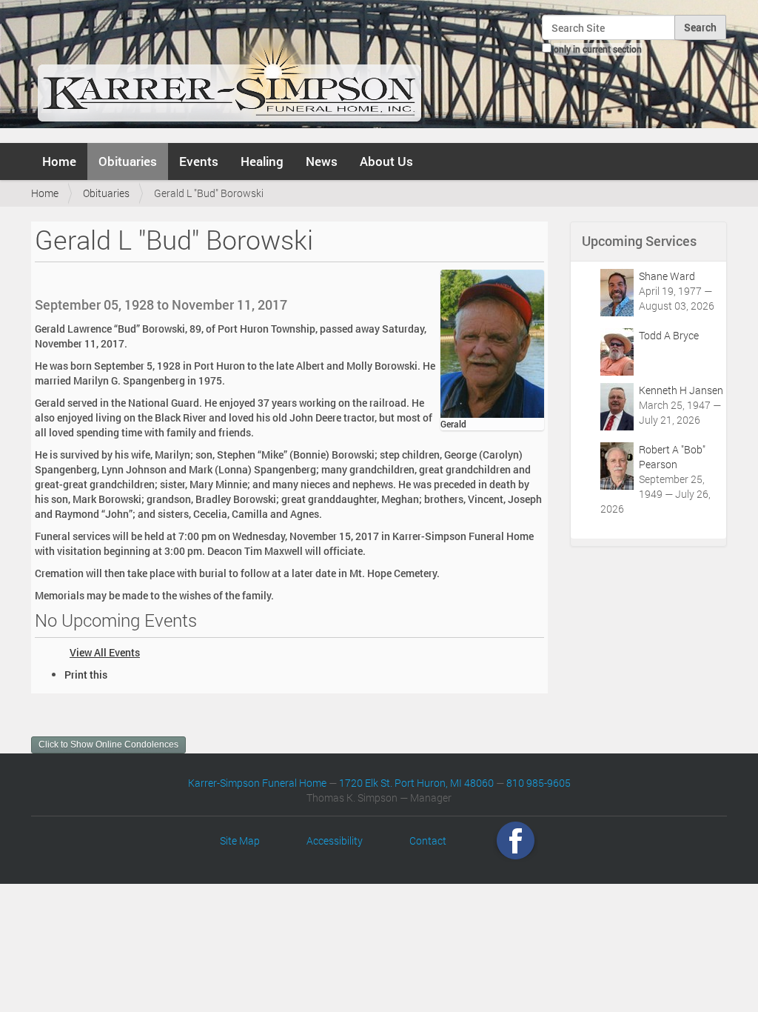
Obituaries (127, 161)
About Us (386, 161)
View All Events (105, 652)
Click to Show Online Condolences (108, 744)
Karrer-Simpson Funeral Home (257, 783)
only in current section (598, 49)
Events (198, 161)
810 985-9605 (538, 783)
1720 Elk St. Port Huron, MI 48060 (416, 783)
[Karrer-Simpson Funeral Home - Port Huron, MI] (229, 69)
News (322, 161)
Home (59, 161)
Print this (85, 675)
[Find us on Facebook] (515, 840)
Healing (262, 161)
